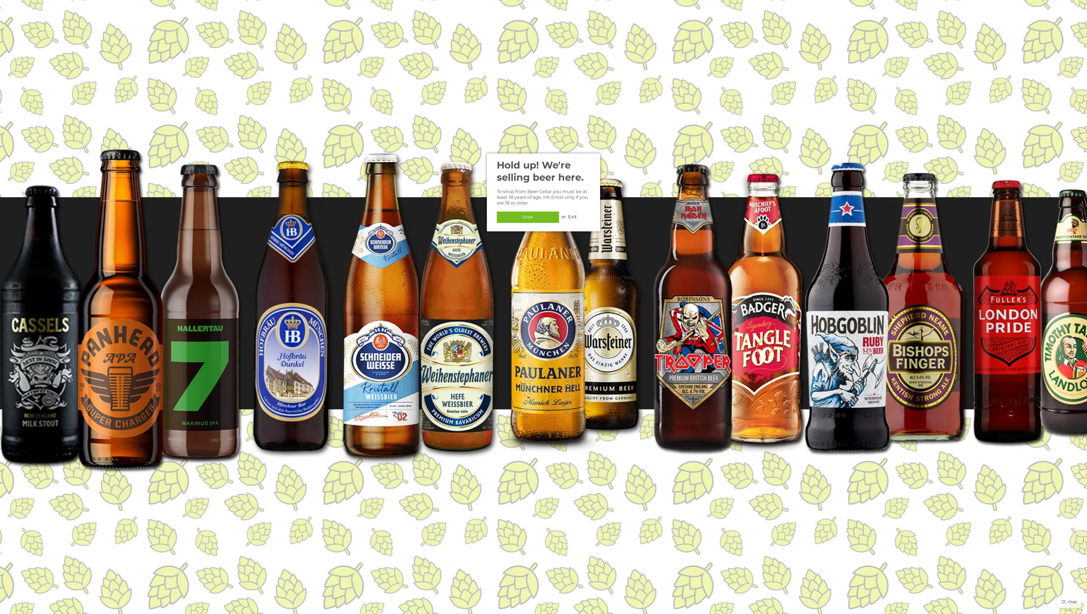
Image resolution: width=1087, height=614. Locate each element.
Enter (528, 216)
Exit (572, 216)
